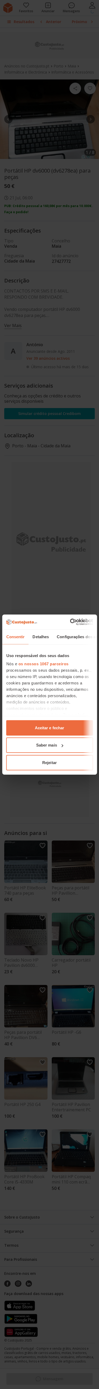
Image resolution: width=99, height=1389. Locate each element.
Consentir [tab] (15, 636)
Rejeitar (49, 762)
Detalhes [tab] (40, 636)
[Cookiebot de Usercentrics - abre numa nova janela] (70, 622)
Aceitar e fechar (49, 727)
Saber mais (46, 745)
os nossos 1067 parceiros (43, 664)
